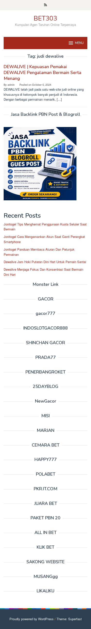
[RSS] (45, 5)
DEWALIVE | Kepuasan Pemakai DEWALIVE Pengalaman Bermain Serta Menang (42, 72)
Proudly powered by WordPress (31, 619)
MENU (79, 43)
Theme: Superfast (69, 619)
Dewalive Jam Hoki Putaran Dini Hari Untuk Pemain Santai (45, 261)
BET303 (45, 18)
